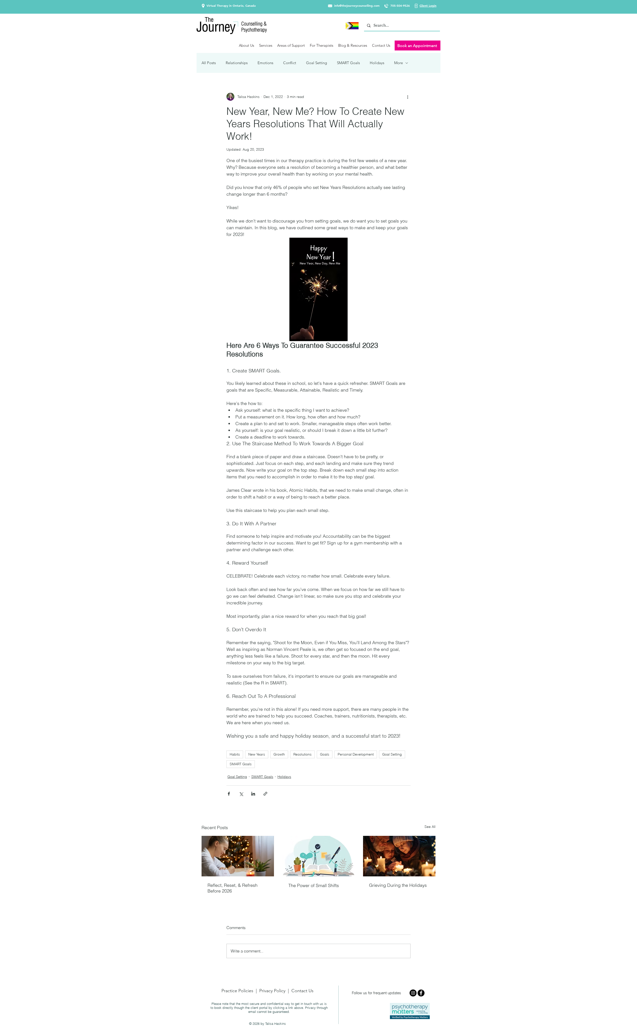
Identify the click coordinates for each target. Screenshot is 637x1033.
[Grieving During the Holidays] (399, 856)
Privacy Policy (272, 990)
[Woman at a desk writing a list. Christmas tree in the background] (238, 856)
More (398, 63)
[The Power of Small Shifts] (318, 856)
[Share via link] (265, 793)
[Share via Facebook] (228, 793)
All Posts (209, 63)
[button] (246, 45)
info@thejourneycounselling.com (356, 5)
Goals (324, 754)
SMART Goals (348, 63)
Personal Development (356, 754)
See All (430, 826)
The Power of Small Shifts (313, 885)
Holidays (377, 63)
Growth (279, 754)
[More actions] (408, 97)
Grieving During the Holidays (398, 885)
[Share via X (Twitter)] (241, 793)
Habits (235, 754)
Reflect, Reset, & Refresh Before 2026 (233, 888)
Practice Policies (237, 990)
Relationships (237, 63)
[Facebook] (421, 992)
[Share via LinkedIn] (253, 793)
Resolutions (302, 754)
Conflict (289, 63)
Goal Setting (316, 63)
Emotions (265, 63)
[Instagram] (413, 992)
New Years (256, 754)
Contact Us (302, 990)
